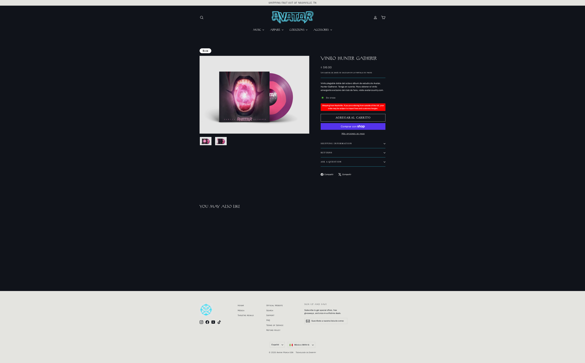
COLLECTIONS (297, 29)
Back (205, 50)
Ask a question (331, 162)
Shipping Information (336, 143)
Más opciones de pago (353, 133)
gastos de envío (331, 72)
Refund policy (273, 330)
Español (275, 345)
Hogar (241, 305)
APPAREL (275, 29)
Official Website (274, 305)
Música (241, 310)
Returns (326, 153)
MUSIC (257, 29)
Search (269, 310)
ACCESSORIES (322, 29)
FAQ (268, 320)
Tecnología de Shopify (306, 352)
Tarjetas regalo (246, 315)
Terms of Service (275, 325)
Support (270, 315)
